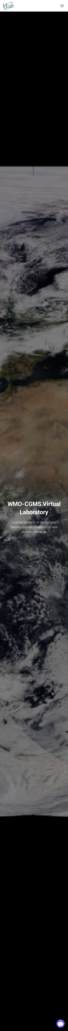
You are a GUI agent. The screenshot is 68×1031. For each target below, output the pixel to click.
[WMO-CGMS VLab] (9, 6)
